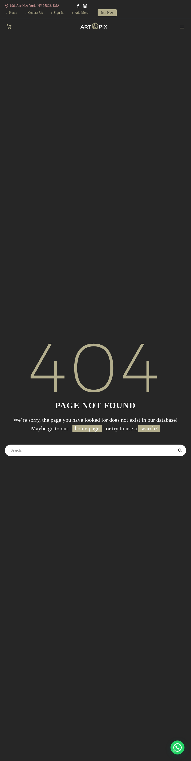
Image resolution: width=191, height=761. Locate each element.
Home (13, 12)
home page (87, 428)
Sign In (59, 12)
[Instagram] (85, 6)
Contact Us (35, 12)
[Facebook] (78, 6)
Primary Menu (182, 27)
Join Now (107, 12)
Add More (81, 12)
